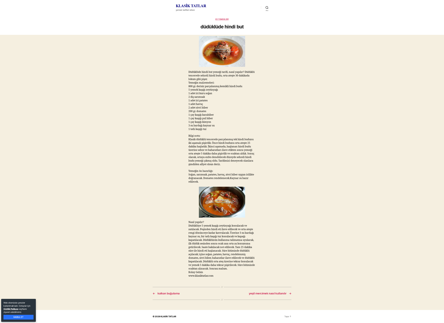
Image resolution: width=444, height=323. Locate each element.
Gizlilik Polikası (10, 309)
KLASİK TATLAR (191, 6)
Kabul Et (19, 317)
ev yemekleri (222, 19)
